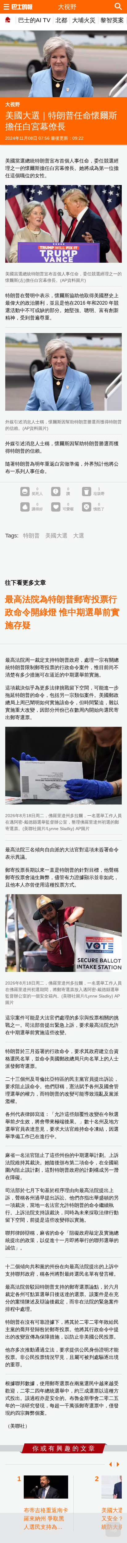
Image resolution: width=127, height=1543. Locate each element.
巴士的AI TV (34, 20)
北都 (61, 20)
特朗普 (31, 536)
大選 (78, 536)
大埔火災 (84, 20)
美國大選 (56, 536)
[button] (109, 1464)
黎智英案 (112, 20)
